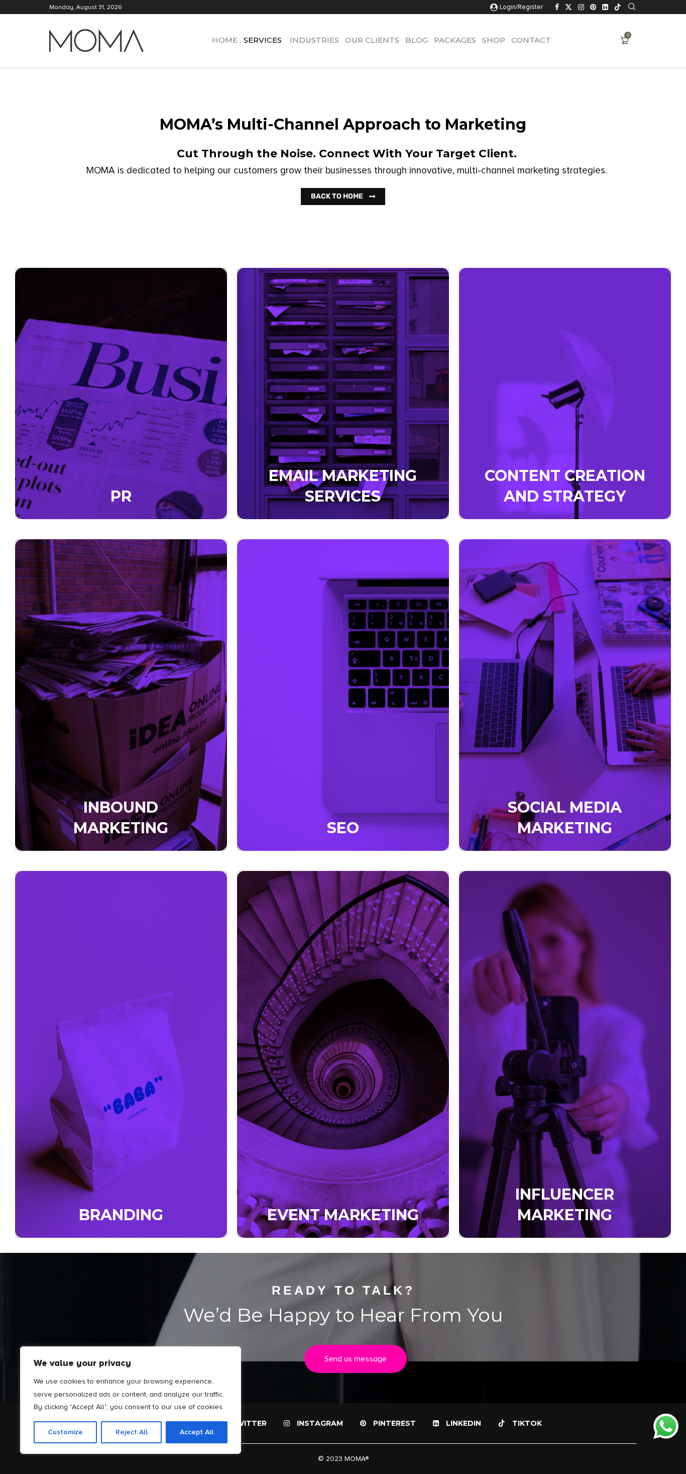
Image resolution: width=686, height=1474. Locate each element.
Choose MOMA (86, 423)
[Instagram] (581, 7)
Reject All (132, 1432)
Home (225, 40)
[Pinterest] (593, 7)
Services (263, 40)
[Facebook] (556, 7)
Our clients (372, 40)
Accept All (196, 1432)
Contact (531, 40)
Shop (493, 40)
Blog (416, 40)
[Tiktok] (618, 7)
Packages (455, 40)
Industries (313, 40)
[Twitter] (568, 7)
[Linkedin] (605, 7)
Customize (65, 1432)
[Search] (632, 7)
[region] (130, 1400)
